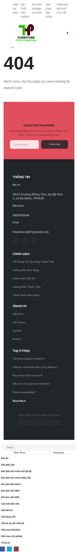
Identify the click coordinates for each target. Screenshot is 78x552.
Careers (17, 330)
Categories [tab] (58, 452)
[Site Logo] (26, 33)
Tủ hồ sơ (5, 543)
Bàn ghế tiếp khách (11, 484)
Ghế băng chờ (8, 517)
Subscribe (54, 144)
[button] (2, 441)
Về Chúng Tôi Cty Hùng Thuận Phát (33, 261)
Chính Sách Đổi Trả (24, 278)
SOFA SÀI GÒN (15, 8)
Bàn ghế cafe (8, 465)
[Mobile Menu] (12, 32)
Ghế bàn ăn (7, 510)
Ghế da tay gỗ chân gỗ (12, 523)
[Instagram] (34, 240)
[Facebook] (16, 240)
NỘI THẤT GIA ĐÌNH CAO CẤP (37, 8)
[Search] (71, 447)
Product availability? (24, 392)
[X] (25, 240)
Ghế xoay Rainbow (10, 530)
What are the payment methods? (31, 383)
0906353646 (21, 215)
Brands (17, 338)
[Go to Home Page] (5, 47)
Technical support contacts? (29, 358)
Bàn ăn (4, 458)
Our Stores (19, 322)
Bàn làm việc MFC (10, 497)
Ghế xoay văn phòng (11, 536)
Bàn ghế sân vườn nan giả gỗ (16, 471)
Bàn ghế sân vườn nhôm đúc (16, 478)
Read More (19, 400)
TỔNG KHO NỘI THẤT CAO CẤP (62, 8)
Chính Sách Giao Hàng (26, 295)
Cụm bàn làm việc (10, 504)
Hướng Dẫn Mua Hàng (26, 270)
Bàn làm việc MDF (10, 491)
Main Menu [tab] (19, 452)
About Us (18, 313)
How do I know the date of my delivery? (35, 367)
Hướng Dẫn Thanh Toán (27, 286)
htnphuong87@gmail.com (31, 231)
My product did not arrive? (28, 375)
